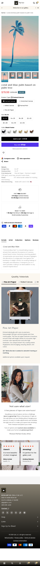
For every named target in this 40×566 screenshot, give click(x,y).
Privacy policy (19, 538)
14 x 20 (13, 118)
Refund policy (9, 538)
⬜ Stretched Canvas (26, 101)
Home (3, 13)
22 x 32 (29, 118)
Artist (11, 240)
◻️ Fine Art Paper (8, 110)
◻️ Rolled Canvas (8, 105)
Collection (18, 240)
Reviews (36, 240)
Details (3, 240)
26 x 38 (5, 123)
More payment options (20, 149)
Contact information (20, 541)
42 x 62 (22, 123)
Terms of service (29, 538)
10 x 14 (5, 118)
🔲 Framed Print (23, 105)
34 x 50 (13, 123)
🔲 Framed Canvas (9, 101)
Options (27, 240)
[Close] (38, 8)
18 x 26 (21, 118)
